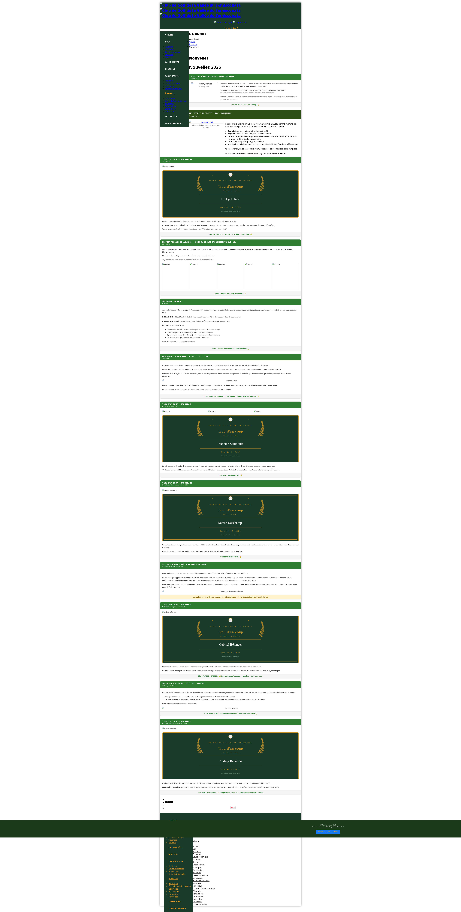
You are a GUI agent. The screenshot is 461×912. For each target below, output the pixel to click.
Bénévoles (169, 103)
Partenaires (170, 106)
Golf (167, 42)
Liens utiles (170, 109)
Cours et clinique (172, 52)
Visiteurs (169, 80)
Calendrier (171, 116)
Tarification (172, 76)
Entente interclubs (173, 88)
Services (169, 57)
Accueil (169, 35)
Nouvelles (169, 111)
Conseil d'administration (176, 101)
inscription (170, 86)
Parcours (169, 46)
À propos (170, 93)
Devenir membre (172, 83)
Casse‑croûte (172, 62)
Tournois (169, 54)
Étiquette (169, 49)
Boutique (170, 69)
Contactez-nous (174, 123)
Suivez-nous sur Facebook (328, 832)
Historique (170, 98)
